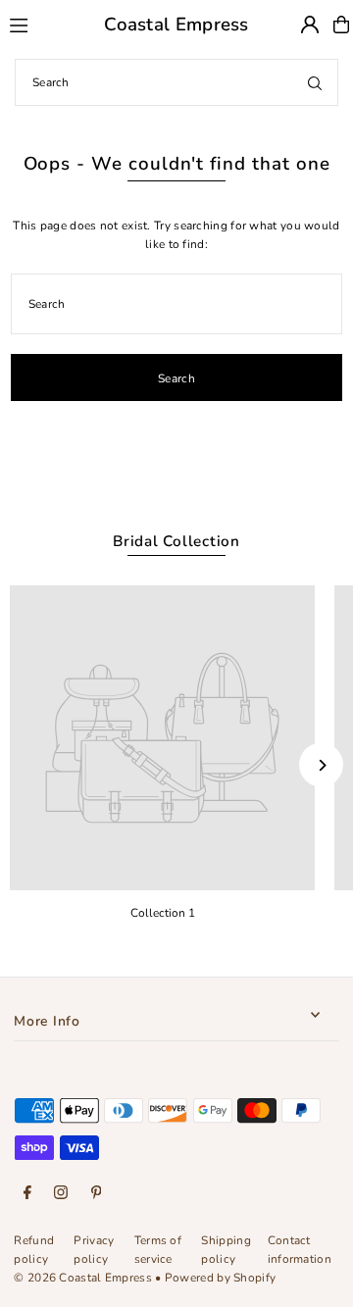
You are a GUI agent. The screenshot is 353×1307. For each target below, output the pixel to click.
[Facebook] (27, 1193)
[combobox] (176, 82)
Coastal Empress (176, 24)
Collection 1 (162, 913)
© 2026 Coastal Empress (83, 1277)
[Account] (310, 24)
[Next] (321, 765)
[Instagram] (61, 1193)
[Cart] (341, 24)
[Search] (314, 82)
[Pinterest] (96, 1193)
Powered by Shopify (220, 1277)
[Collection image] (162, 737)
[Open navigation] (35, 23)
